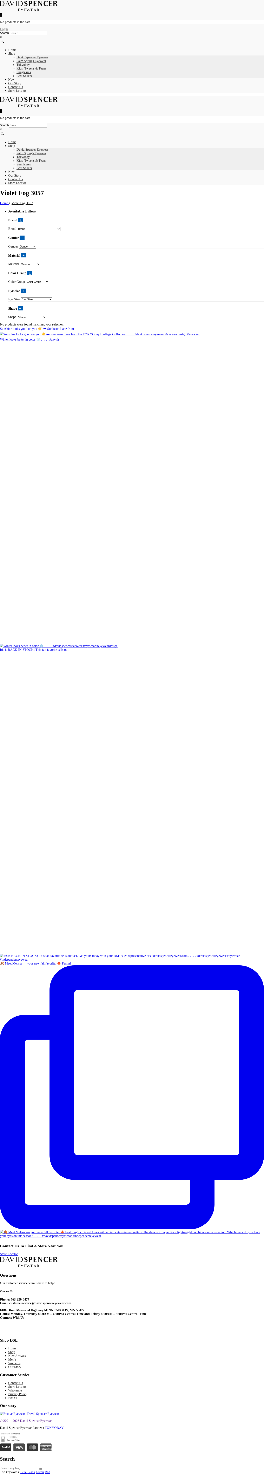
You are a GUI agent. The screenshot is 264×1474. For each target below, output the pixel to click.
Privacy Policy (17, 1394)
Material (13, 264)
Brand (12, 228)
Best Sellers (24, 76)
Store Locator (17, 90)
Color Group (16, 281)
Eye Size (14, 299)
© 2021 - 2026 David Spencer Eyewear (26, 1420)
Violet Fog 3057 (22, 203)
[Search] (40, 1469)
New (11, 79)
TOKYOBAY (54, 1427)
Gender (13, 246)
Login (4, 29)
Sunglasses (23, 72)
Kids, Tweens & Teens (31, 68)
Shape (12, 317)
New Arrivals (17, 1355)
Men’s (12, 1359)
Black (31, 1472)
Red (47, 1472)
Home (12, 50)
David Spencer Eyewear (32, 57)
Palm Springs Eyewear (31, 61)
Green (40, 1472)
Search (4, 33)
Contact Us (15, 87)
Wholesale (15, 1390)
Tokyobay (23, 64)
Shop (11, 53)
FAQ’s (12, 1398)
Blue (23, 1472)
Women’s (14, 1363)
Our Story (14, 83)
